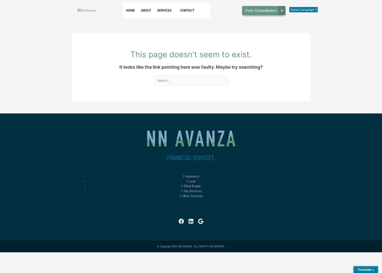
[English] (295, 3)
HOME (130, 10)
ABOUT (146, 10)
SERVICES (164, 10)
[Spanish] (299, 3)
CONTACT (187, 10)
